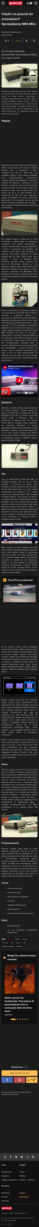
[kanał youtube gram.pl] (16, 1157)
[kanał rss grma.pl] (33, 1157)
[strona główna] (16, 3)
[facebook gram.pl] (11, 1157)
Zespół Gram (7, 1172)
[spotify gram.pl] (22, 1157)
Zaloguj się (33, 1080)
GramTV (5, 1197)
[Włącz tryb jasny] (29, 3)
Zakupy (22, 1193)
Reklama (23, 1176)
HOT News (6, 1193)
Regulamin (6, 1176)
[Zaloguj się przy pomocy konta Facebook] (7, 1080)
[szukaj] (3, 3)
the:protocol (24, 1197)
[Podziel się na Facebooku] (26, 41)
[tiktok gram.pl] (5, 1157)
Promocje (5, 1201)
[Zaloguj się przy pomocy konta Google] (19, 1080)
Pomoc (22, 1172)
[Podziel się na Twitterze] (34, 41)
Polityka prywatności (9, 1180)
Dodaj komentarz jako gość (19, 1073)
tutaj (24, 489)
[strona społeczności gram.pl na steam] (28, 1157)
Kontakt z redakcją (27, 1180)
